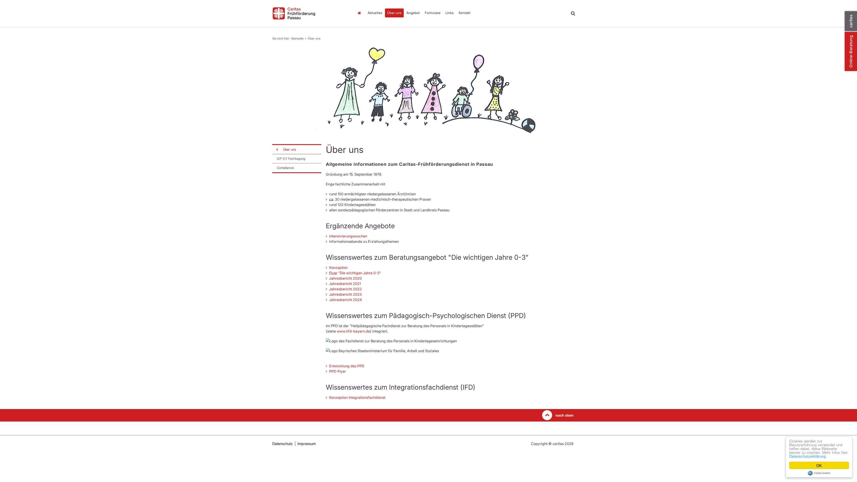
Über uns (394, 13)
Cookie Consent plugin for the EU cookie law (819, 473)
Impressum (306, 443)
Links (449, 13)
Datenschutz (282, 443)
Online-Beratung (851, 51)
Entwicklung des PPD (346, 366)
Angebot (413, 13)
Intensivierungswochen (348, 236)
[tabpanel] (423, 89)
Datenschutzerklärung (807, 456)
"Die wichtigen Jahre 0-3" (355, 273)
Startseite (360, 13)
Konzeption (338, 267)
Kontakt (464, 13)
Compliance (285, 168)
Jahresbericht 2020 (345, 278)
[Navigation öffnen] (276, 149)
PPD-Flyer (337, 371)
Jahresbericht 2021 (345, 283)
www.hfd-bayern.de (353, 331)
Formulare (433, 13)
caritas (851, 21)
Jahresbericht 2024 (345, 299)
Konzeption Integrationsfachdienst (357, 397)
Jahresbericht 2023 (345, 294)
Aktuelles (375, 13)
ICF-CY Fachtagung (291, 158)
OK (819, 465)
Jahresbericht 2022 (345, 289)
